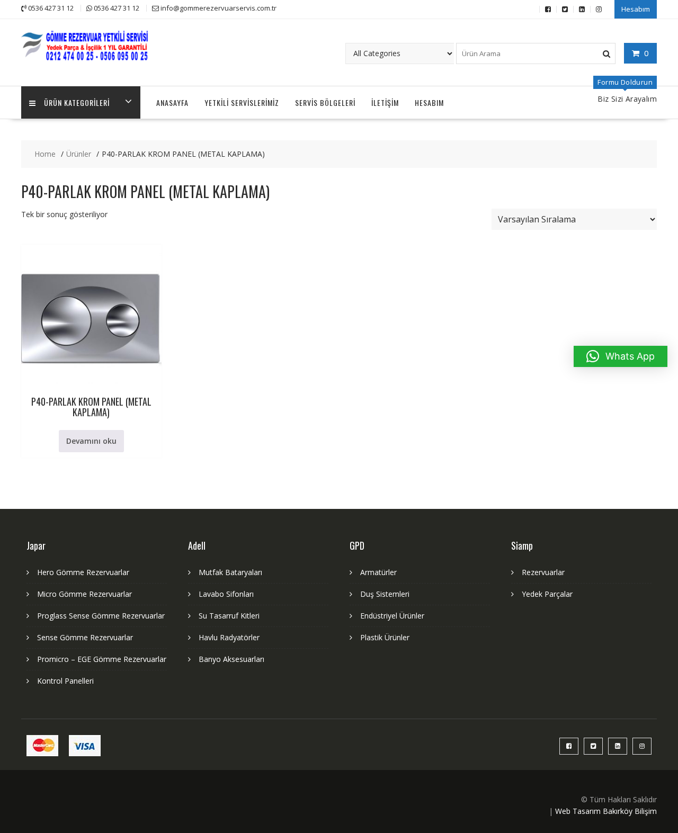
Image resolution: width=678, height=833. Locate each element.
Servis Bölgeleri (325, 102)
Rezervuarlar (543, 572)
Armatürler (378, 572)
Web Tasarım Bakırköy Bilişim (606, 811)
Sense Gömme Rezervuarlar (85, 637)
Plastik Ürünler (384, 637)
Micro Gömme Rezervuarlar (84, 594)
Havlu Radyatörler (229, 637)
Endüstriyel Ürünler (392, 616)
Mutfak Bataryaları (230, 572)
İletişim (385, 102)
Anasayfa (172, 102)
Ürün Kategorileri (77, 102)
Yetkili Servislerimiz (241, 102)
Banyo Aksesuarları (231, 659)
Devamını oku (91, 441)
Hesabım (635, 9)
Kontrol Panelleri (65, 681)
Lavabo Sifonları (226, 594)
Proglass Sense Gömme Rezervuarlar (101, 616)
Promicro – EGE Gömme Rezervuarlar (101, 659)
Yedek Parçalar (547, 594)
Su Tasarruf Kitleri (229, 616)
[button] (620, 356)
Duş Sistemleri (384, 594)
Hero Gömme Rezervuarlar (83, 572)
